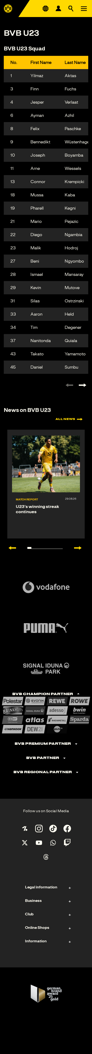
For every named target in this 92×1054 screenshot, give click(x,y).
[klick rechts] (82, 385)
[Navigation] (83, 8)
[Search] (71, 8)
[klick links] (69, 385)
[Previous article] (10, 548)
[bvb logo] (8, 8)
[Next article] (80, 548)
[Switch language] (45, 8)
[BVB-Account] (58, 8)
